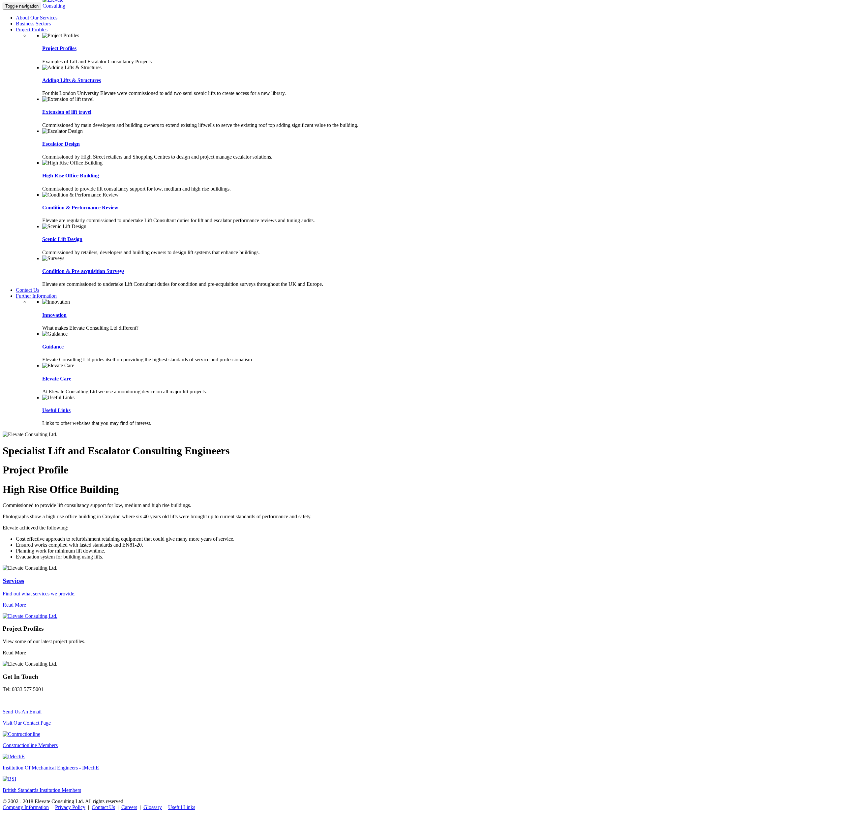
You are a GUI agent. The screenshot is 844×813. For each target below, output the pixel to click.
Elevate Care (56, 378)
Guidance (53, 346)
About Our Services (36, 17)
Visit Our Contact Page (27, 723)
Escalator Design (61, 144)
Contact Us (27, 290)
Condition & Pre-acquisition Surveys (83, 271)
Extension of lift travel (66, 112)
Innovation (54, 315)
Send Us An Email (22, 711)
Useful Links (56, 410)
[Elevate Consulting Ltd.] (59, 6)
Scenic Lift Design (62, 239)
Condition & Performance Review (80, 207)
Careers (129, 807)
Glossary (152, 807)
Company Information (26, 807)
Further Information (36, 296)
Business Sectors (33, 23)
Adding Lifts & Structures (71, 80)
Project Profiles (31, 29)
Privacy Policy (70, 807)
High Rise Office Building (70, 175)
